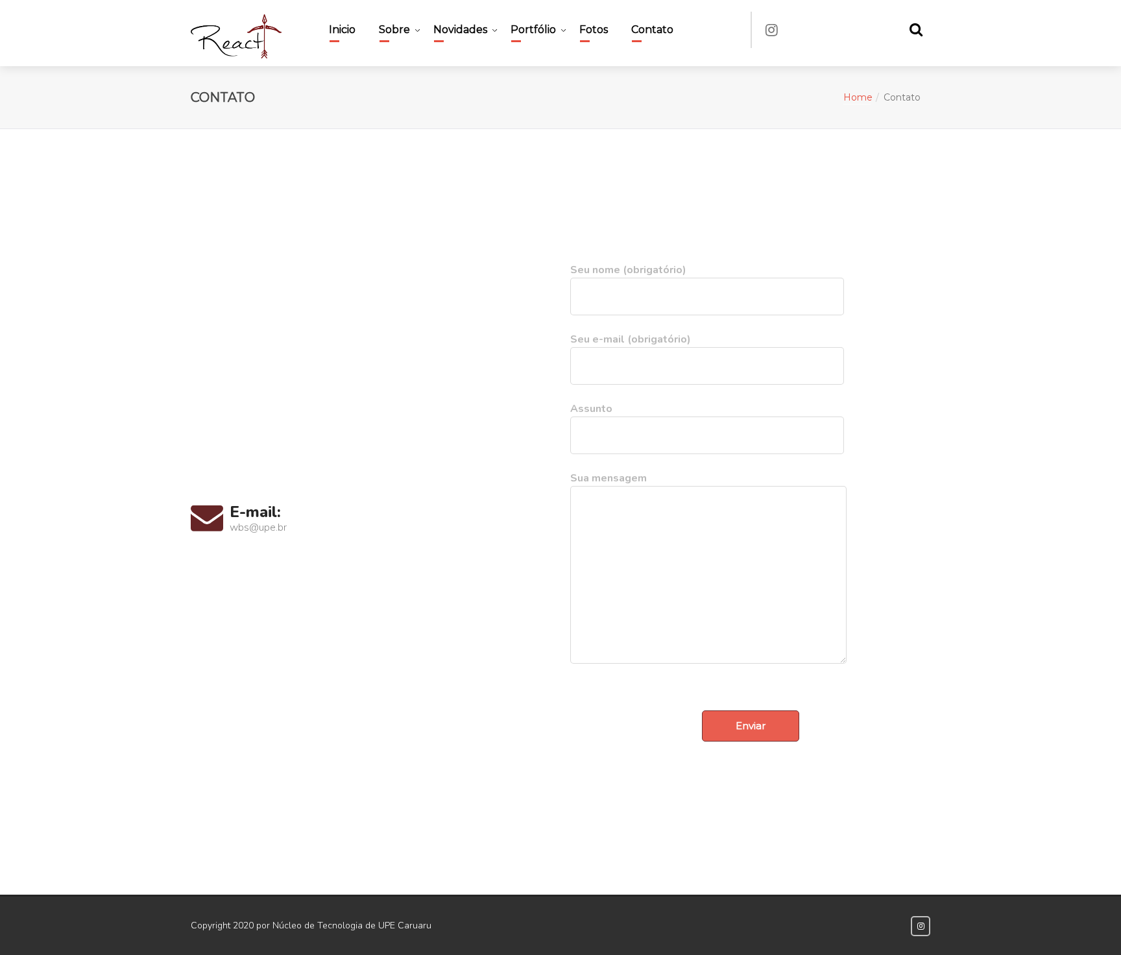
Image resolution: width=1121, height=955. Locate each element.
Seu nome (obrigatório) (628, 270)
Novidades (460, 29)
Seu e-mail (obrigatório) (630, 339)
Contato (652, 29)
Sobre (394, 29)
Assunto (591, 409)
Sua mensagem (608, 478)
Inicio (342, 29)
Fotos (593, 29)
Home (858, 97)
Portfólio (533, 29)
